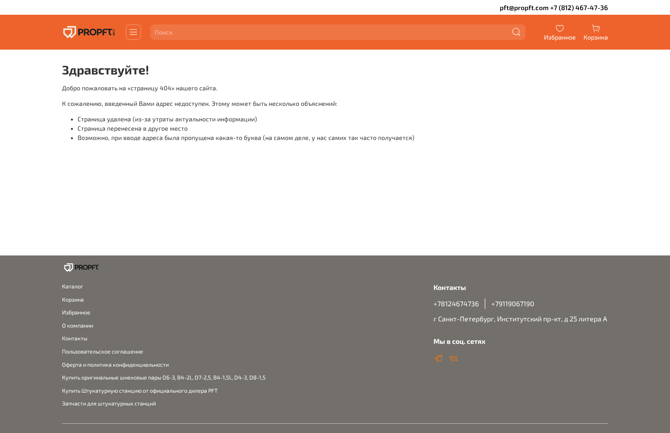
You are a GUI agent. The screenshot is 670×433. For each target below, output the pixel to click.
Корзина (73, 299)
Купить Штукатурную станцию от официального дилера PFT (140, 390)
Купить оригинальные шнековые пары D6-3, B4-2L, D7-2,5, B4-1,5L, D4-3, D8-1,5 (164, 377)
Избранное (76, 312)
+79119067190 (512, 303)
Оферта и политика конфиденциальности (115, 364)
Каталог (72, 286)
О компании (77, 325)
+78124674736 (456, 303)
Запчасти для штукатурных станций (109, 403)
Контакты (74, 338)
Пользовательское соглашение (102, 351)
